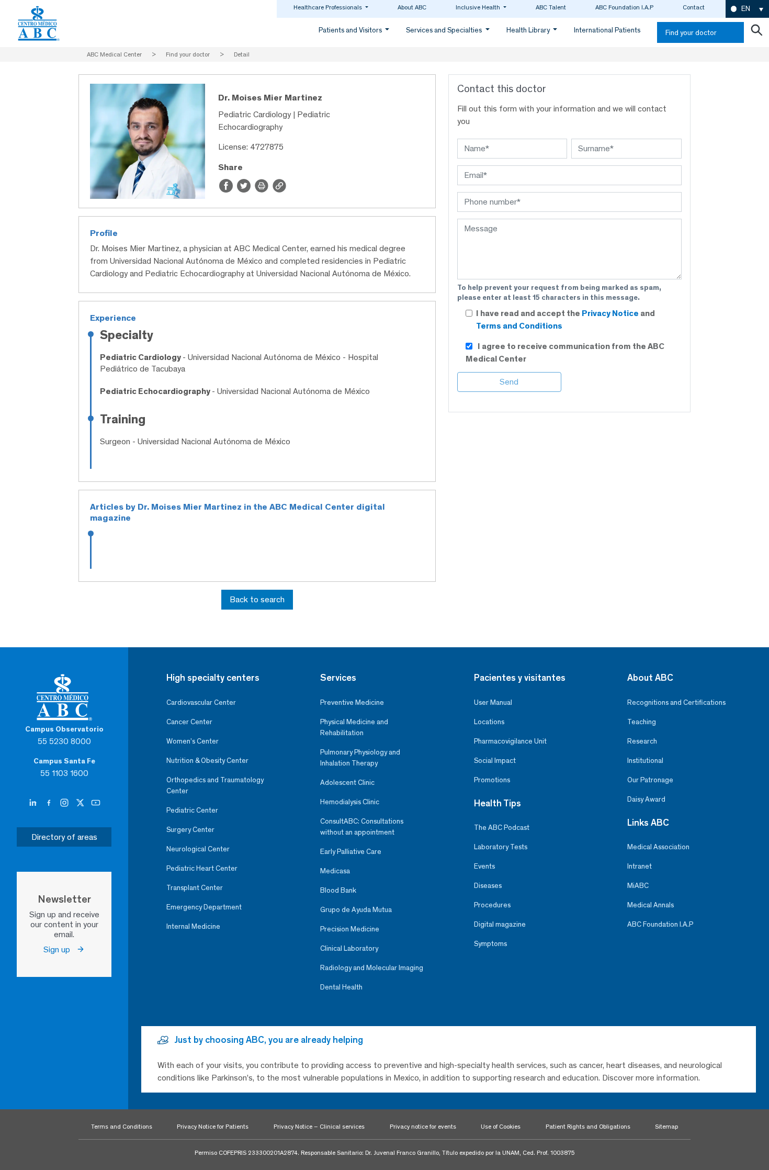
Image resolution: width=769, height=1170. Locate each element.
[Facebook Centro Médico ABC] (49, 803)
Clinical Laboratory (349, 948)
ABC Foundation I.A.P (624, 7)
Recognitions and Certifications (676, 702)
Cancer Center (189, 721)
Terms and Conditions (519, 326)
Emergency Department (204, 907)
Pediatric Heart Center (202, 868)
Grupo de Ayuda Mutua (356, 909)
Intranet (639, 866)
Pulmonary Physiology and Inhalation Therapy (360, 758)
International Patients (607, 30)
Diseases (488, 885)
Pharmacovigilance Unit (510, 741)
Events (484, 866)
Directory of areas (64, 837)
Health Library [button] (528, 30)
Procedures (492, 905)
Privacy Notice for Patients (212, 1126)
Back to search (257, 599)
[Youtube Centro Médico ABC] (95, 803)
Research (642, 741)
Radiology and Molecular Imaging (371, 967)
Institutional (645, 760)
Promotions (492, 779)
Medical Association (658, 846)
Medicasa (335, 871)
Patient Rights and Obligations (588, 1126)
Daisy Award (646, 799)
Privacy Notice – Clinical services (319, 1126)
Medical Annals (650, 905)
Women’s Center (192, 741)
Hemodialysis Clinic (349, 801)
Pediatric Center (192, 810)
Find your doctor (691, 32)
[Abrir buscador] (756, 32)
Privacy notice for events (423, 1126)
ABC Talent (551, 7)
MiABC (638, 885)
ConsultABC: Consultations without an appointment (361, 827)
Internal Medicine (193, 926)
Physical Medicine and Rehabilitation (354, 727)
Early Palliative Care (350, 851)
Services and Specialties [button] (444, 30)
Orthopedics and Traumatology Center (215, 785)
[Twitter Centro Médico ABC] (81, 803)
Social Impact (495, 760)
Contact (694, 7)
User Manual (493, 702)
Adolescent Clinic (347, 782)
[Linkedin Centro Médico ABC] (34, 803)
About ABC (412, 7)
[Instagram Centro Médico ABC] (65, 803)
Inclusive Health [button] (479, 7)
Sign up (59, 949)
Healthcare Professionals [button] (328, 7)
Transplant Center (194, 887)
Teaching (641, 721)
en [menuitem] (745, 8)
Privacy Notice (611, 313)
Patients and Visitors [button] (351, 30)
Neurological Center (198, 849)
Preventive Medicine (352, 702)
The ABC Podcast (501, 827)
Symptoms (490, 943)
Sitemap (666, 1126)
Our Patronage (650, 779)
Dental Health (341, 987)
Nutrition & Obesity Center (207, 760)
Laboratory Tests (500, 846)
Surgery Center (190, 829)
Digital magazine (500, 924)
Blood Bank (338, 890)
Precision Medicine (349, 929)
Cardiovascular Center (201, 702)
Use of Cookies (501, 1126)
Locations (489, 721)
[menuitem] (747, 9)
